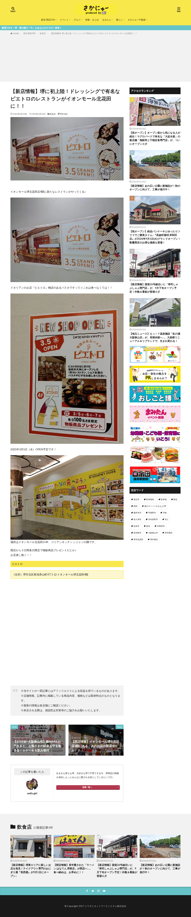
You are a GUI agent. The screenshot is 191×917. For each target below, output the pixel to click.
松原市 (136, 526)
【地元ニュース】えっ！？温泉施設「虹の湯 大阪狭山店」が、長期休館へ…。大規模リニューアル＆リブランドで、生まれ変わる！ (155, 337)
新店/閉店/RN (48, 19)
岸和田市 (161, 526)
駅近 (175, 499)
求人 (167, 519)
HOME (16, 33)
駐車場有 (150, 499)
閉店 (135, 506)
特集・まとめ (92, 19)
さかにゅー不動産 (137, 19)
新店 (148, 526)
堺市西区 (168, 533)
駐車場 (164, 499)
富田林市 (137, 533)
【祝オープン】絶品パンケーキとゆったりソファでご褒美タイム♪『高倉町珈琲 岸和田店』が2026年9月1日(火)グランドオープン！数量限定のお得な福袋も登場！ (155, 237)
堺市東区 (154, 539)
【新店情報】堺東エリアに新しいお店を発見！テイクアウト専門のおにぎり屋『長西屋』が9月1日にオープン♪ (30, 870)
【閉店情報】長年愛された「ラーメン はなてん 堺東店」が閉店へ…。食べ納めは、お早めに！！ (74, 868)
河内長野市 (153, 519)
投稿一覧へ (87, 787)
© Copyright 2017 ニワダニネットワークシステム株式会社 (95, 906)
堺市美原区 (138, 539)
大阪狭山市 (153, 533)
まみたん (106, 19)
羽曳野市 (152, 512)
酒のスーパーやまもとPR (155, 506)
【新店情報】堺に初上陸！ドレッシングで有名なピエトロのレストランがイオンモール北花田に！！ (93, 33)
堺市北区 (64, 114)
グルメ (77, 19)
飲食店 (43, 33)
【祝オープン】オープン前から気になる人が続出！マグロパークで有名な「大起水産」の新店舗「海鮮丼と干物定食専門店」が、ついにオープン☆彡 (155, 138)
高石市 (136, 499)
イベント (64, 19)
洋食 (165, 512)
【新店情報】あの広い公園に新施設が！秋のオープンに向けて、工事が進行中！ (155, 187)
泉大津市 (137, 519)
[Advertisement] (95, 57)
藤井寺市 (137, 512)
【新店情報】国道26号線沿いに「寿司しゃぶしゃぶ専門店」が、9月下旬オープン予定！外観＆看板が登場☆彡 (154, 288)
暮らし (119, 19)
